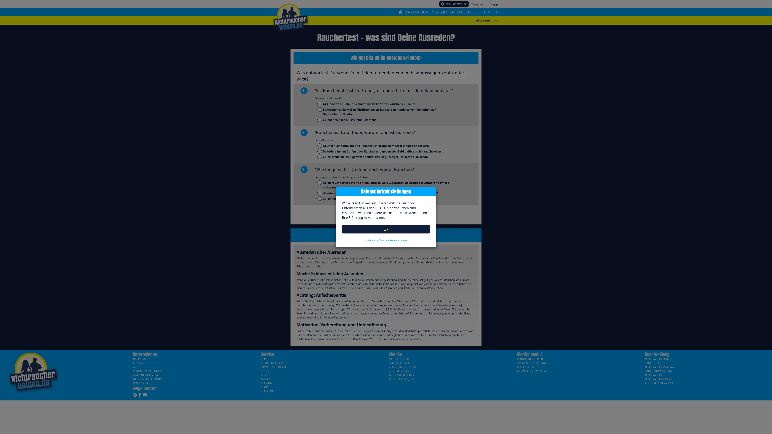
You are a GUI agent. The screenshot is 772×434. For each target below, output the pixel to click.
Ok (386, 229)
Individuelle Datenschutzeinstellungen (386, 240)
